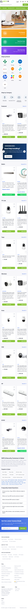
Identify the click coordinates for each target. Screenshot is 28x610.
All (0, 8)
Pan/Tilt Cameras (19, 546)
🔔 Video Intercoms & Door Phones (19, 582)
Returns (2, 603)
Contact (2, 602)
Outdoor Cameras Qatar (18, 477)
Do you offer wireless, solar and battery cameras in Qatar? (13, 512)
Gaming (15, 567)
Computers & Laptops (5, 573)
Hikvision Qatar (19, 472)
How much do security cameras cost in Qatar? (12, 503)
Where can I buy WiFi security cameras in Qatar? (13, 496)
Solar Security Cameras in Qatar (15, 484)
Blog (2, 600)
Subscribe (23, 528)
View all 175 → (24, 164)
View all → (25, 106)
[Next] (24, 19)
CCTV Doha (16, 556)
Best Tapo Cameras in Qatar (11, 481)
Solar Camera (4, 556)
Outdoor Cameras (12, 546)
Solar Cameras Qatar (6, 477)
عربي (18, 1)
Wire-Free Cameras (6, 549)
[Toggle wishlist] (14, 110)
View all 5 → (24, 383)
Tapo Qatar (11, 472)
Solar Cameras (13, 549)
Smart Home (16, 579)
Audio (2, 577)
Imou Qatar (4, 472)
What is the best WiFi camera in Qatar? (10, 499)
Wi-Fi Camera (3, 554)
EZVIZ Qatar (4, 474)
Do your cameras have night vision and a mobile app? (13, 507)
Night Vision (11, 556)
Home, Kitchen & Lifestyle (6, 582)
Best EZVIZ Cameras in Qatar (15, 482)
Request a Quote (8, 194)
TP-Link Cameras (12, 541)
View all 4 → (24, 420)
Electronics (16, 575)
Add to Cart (8, 136)
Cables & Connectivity (5, 579)
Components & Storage (18, 571)
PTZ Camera (21, 554)
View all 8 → (24, 310)
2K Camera (15, 554)
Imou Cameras (10, 539)
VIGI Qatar (11, 474)
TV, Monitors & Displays (19, 573)
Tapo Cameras (4, 539)
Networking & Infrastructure (6, 571)
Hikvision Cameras (18, 539)
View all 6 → (24, 347)
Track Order (17, 588)
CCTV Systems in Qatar (12, 479)
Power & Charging (17, 577)
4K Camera (10, 554)
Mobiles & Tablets (4, 575)
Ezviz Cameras (5, 541)
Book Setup (8, 156)
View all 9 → (24, 273)
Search (25, 4)
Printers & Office (4, 569)
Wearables (5, 8)
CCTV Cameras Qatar (20, 474)
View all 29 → (24, 237)
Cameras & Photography (21, 8)
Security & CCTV (11, 8)
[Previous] (3, 19)
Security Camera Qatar (6, 558)
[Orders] (23, 1)
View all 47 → (24, 200)
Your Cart (17, 590)
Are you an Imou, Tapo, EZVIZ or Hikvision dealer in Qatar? (13, 492)
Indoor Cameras (4, 546)
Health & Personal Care (18, 569)
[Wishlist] (20, 1)
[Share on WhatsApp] (14, 112)
